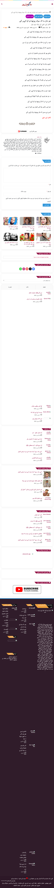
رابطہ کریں (34, 883)
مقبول (44, 287)
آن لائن (13, 657)
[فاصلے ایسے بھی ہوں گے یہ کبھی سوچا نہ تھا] (31, 733)
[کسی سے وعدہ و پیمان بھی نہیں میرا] (27, 221)
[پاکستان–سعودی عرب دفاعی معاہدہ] (31, 854)
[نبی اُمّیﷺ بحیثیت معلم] (47, 294)
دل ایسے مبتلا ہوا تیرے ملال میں (22, 866)
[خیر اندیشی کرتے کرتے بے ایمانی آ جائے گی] (47, 492)
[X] (37, 153)
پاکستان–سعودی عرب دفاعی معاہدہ (23, 855)
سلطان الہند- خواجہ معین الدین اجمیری (5, 611)
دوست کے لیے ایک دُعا (36, 412)
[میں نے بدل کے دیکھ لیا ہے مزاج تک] (43, 221)
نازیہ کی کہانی (38, 515)
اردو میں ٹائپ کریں (25, 885)
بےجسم (24, 609)
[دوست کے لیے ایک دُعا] (47, 414)
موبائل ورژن (5, 883)
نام (50, 185)
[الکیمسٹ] (13, 630)
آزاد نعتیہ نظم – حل (37, 433)
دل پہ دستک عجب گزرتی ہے (11, 242)
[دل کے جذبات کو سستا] (31, 616)
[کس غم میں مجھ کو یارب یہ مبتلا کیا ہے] (31, 797)
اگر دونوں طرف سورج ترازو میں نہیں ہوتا (32, 481)
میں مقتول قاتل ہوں (37, 498)
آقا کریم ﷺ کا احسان (36, 521)
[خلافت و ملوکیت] (13, 621)
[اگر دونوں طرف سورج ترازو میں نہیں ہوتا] (47, 483)
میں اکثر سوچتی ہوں (37, 419)
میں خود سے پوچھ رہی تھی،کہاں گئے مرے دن (29, 243)
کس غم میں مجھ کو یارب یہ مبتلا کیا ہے (22, 748)
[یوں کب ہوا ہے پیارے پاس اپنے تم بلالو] (31, 676)
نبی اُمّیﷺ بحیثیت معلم (35, 293)
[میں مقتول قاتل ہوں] (47, 501)
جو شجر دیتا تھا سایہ (13, 227)
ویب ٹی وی (28, 883)
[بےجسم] (31, 610)
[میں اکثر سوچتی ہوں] (47, 420)
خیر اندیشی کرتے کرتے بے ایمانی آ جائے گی (31, 490)
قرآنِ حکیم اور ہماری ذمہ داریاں (34, 299)
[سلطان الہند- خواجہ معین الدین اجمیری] (13, 610)
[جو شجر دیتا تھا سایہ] (10, 221)
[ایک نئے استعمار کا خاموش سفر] (47, 440)
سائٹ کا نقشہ (16, 885)
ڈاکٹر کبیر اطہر (38, 16)
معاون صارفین (40, 883)
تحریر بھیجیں (48, 883)
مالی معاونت (21, 883)
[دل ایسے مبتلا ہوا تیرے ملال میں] (31, 865)
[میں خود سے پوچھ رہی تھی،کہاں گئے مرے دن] (27, 237)
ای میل (49, 191)
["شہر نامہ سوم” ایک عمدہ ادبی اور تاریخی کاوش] (47, 453)
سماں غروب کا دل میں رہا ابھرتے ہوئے (43, 243)
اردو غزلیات (35, 12)
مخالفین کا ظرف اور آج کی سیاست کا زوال (31, 534)
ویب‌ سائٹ (23, 191)
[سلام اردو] (27, 4)
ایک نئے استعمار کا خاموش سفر (34, 439)
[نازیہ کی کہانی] (47, 516)
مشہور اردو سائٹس (35, 885)
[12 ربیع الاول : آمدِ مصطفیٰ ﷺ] (47, 446)
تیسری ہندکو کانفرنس (37, 458)
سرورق (47, 12)
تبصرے (10, 287)
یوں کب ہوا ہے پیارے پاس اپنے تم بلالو (22, 626)
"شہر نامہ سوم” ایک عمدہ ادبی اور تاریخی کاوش (30, 452)
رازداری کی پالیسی (13, 883)
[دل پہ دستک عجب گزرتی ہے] (10, 237)
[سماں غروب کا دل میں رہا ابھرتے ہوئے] (43, 237)
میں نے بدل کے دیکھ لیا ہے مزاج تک (44, 227)
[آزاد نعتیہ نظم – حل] (47, 434)
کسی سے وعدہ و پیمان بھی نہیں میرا (28, 227)
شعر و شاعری (41, 12)
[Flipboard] (22, 131)
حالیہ (27, 287)
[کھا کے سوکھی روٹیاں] (47, 407)
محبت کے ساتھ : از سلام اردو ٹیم (18, 879)
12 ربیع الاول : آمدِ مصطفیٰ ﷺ (34, 445)
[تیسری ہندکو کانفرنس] (47, 459)
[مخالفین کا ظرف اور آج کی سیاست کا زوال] (47, 535)
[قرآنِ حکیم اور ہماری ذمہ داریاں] (47, 351)
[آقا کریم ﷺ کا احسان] (47, 522)
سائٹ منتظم (45, 27)
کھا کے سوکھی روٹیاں (37, 406)
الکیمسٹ (6, 629)
